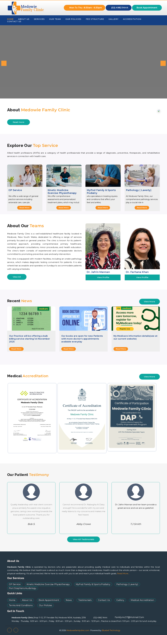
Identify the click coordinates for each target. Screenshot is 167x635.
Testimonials (85, 600)
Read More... (123, 573)
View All (17, 277)
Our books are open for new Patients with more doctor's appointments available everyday (82, 339)
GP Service (15, 190)
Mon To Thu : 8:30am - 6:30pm (85, 7)
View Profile (103, 277)
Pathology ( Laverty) (138, 190)
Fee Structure (95, 19)
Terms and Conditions (20, 605)
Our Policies (73, 19)
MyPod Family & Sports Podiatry (101, 191)
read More (16, 349)
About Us (27, 600)
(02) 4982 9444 (119, 7)
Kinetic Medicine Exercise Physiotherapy (62, 191)
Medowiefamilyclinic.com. (78, 630)
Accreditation (132, 19)
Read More (24, 208)
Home (12, 600)
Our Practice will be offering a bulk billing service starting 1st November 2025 (29, 339)
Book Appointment (147, 7)
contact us (14, 21)
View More (149, 301)
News (69, 600)
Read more (18, 122)
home (10, 19)
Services (39, 19)
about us (23, 19)
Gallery (113, 19)
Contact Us (104, 600)
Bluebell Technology (111, 630)
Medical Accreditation (142, 600)
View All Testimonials (83, 539)
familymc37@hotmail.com (129, 617)
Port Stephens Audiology (22, 588)
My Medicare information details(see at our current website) (135, 337)
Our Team (55, 19)
